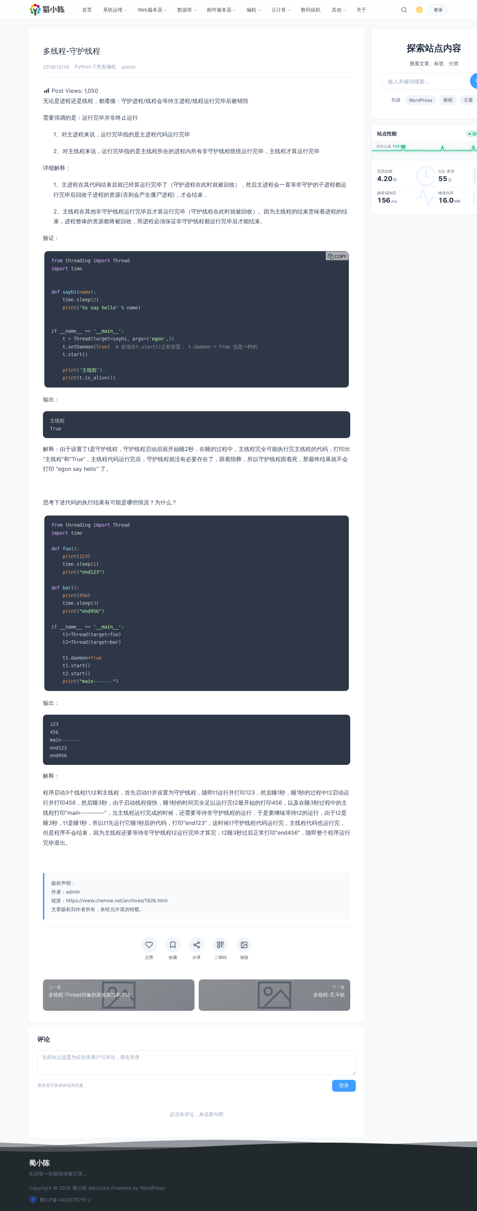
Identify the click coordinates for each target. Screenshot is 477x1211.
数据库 (184, 10)
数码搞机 (311, 10)
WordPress (420, 100)
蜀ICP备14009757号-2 (65, 1200)
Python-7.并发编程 (95, 66)
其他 (337, 10)
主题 (468, 100)
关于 (361, 10)
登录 (438, 10)
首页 (87, 10)
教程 (448, 100)
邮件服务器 (219, 10)
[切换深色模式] (419, 9)
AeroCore (99, 1188)
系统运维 (113, 10)
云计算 (278, 10)
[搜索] (404, 9)
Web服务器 (150, 10)
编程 (251, 10)
